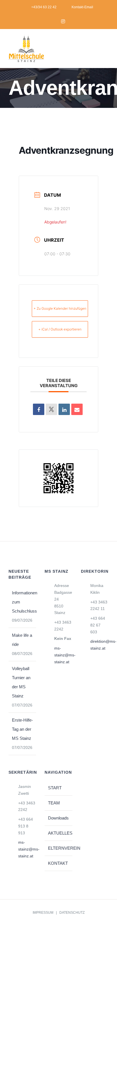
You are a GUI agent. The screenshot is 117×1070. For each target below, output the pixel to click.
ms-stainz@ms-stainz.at (63, 655)
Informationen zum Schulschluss (22, 601)
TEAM (54, 802)
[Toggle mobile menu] (106, 50)
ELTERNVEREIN (58, 848)
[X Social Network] (51, 409)
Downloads (58, 818)
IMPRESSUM (43, 913)
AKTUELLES (58, 833)
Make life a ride (22, 640)
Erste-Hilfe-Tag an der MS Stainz (22, 729)
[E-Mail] (77, 409)
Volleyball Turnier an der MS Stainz (21, 682)
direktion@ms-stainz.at (99, 644)
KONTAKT (58, 863)
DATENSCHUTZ (72, 913)
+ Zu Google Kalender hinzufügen (60, 308)
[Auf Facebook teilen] (38, 409)
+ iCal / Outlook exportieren (60, 329)
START (55, 787)
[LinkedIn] (64, 409)
